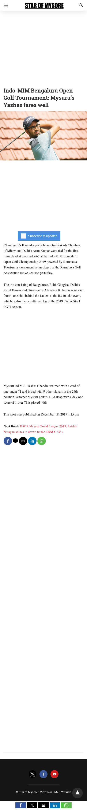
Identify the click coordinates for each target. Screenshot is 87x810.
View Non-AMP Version (55, 792)
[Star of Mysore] (44, 4)
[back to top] (77, 793)
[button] (20, 805)
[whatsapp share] (41, 441)
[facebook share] (8, 441)
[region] (43, 48)
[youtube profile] (54, 774)
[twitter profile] (33, 774)
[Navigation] (5, 5)
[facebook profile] (43, 774)
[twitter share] (15, 440)
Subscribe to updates (42, 236)
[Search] (80, 5)
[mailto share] (23, 441)
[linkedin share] (32, 441)
